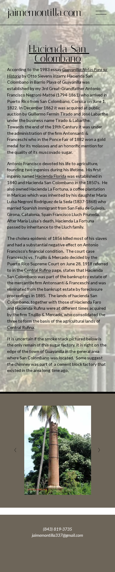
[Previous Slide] (15, 450)
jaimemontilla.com (44, 12)
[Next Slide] (99, 450)
